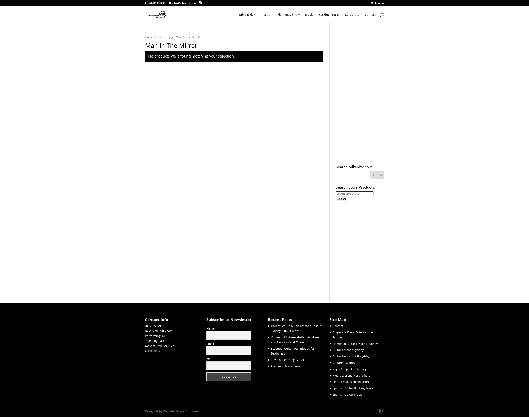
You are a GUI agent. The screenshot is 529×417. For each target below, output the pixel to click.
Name (210, 328)
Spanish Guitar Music (347, 395)
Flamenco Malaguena (285, 366)
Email (210, 344)
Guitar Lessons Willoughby (350, 356)
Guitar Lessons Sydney (348, 350)
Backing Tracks (329, 15)
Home (149, 37)
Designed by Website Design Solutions (172, 411)
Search (341, 198)
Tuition (267, 15)
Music (309, 15)
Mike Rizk (246, 15)
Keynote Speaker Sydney (349, 369)
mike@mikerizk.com (159, 331)
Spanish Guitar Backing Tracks (353, 388)
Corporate (352, 15)
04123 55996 (153, 326)
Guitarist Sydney (343, 363)
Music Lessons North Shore (351, 375)
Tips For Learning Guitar (287, 360)
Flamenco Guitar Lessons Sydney (355, 344)
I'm (208, 359)
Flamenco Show (289, 15)
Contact (370, 15)
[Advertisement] (360, 97)
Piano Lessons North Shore (351, 382)
